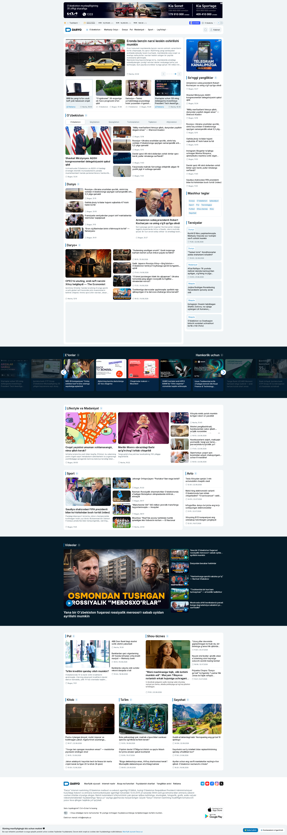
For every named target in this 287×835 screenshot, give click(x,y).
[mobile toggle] (87, 30)
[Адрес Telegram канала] (202, 784)
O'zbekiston (202, 201)
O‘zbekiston (94, 30)
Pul (131, 30)
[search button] (205, 29)
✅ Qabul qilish (250, 830)
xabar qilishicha (164, 59)
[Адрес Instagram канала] (217, 784)
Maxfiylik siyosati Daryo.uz (133, 832)
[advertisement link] (194, 22)
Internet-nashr (108, 784)
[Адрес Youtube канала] (207, 784)
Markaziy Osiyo (111, 30)
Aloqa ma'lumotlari (125, 784)
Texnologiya (206, 205)
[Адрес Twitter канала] (221, 784)
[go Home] (72, 784)
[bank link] (89, 23)
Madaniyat (139, 30)
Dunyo (125, 30)
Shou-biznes (202, 209)
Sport (150, 30)
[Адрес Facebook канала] (212, 784)
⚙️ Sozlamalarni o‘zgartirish (272, 830)
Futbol (192, 209)
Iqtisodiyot (214, 201)
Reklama (177, 784)
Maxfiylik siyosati (92, 784)
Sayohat (192, 213)
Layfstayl (161, 30)
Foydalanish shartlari (145, 784)
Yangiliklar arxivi (164, 784)
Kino (212, 209)
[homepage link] (73, 30)
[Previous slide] (163, 74)
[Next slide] (179, 74)
